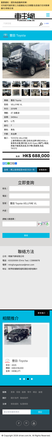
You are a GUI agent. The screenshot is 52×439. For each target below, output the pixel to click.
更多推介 (42, 313)
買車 (13, 392)
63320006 (13, 260)
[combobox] (20, 23)
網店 (35, 392)
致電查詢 (43, 170)
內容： (5, 210)
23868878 (35, 260)
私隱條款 (24, 404)
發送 (26, 235)
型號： (5, 203)
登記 (40, 412)
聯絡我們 (24, 398)
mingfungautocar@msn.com (21, 265)
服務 (24, 392)
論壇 (40, 392)
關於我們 (15, 398)
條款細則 (15, 404)
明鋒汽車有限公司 (16, 256)
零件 (29, 392)
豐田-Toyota (19, 361)
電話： (5, 196)
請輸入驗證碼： (9, 219)
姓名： (5, 188)
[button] (6, 84)
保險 (18, 392)
